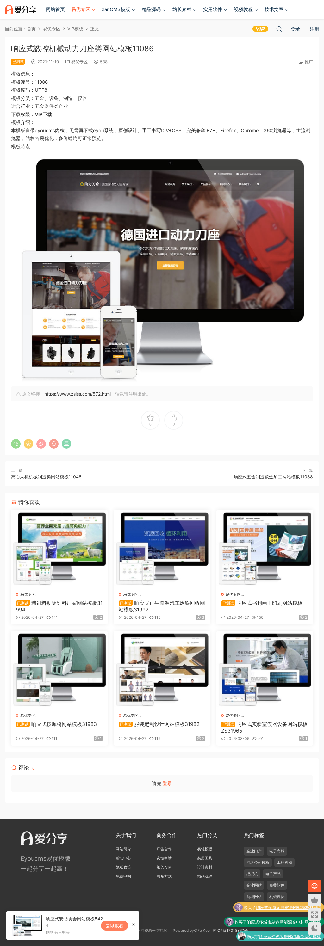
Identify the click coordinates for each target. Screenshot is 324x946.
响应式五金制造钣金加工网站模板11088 (273, 476)
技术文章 (274, 9)
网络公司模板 (257, 862)
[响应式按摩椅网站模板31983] (59, 669)
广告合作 (164, 848)
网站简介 (123, 848)
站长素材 (181, 9)
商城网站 (254, 896)
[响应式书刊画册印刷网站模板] (264, 548)
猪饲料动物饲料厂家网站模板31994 (59, 606)
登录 (167, 783)
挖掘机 (252, 873)
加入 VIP (164, 867)
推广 (309, 61)
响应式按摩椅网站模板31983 (57, 724)
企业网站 (254, 885)
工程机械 (284, 862)
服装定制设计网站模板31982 (160, 724)
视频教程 (243, 9)
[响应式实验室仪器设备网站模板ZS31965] (264, 669)
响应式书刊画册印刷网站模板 (262, 603)
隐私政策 (123, 867)
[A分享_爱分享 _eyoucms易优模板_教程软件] (20, 9)
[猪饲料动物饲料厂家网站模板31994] (59, 548)
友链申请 (164, 858)
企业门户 (254, 851)
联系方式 (164, 876)
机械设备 (276, 896)
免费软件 (276, 885)
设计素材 (204, 867)
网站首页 (55, 9)
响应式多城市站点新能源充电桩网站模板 (284, 907)
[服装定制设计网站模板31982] (162, 669)
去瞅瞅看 (114, 925)
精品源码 (151, 9)
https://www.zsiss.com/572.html (77, 393)
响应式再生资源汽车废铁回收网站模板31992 (162, 606)
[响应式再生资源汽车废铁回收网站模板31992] (162, 548)
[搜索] (279, 28)
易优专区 (80, 9)
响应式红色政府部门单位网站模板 (290, 921)
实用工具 (204, 858)
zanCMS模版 (116, 9)
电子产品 (273, 873)
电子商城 (276, 851)
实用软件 (212, 9)
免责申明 (123, 876)
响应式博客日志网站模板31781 (293, 936)
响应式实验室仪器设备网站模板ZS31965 (264, 727)
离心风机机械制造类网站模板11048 (46, 476)
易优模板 (204, 848)
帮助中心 (123, 858)
